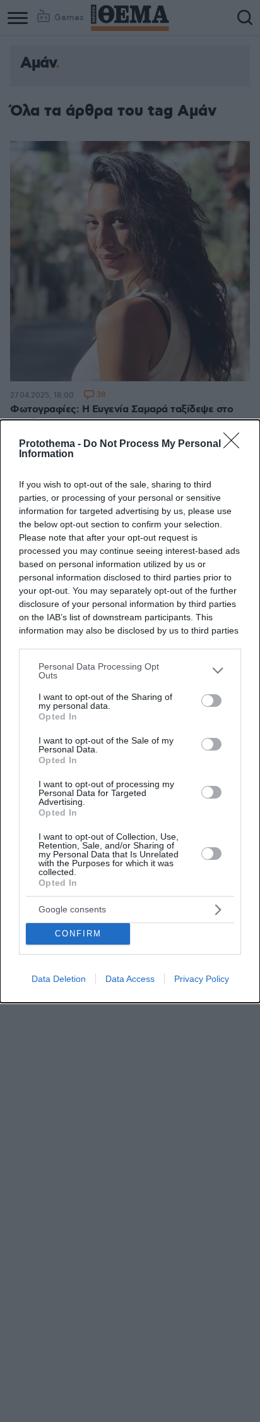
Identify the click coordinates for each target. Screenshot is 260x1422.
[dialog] (130, 711)
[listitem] (130, 671)
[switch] (211, 700)
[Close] (235, 444)
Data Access (130, 979)
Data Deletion (59, 979)
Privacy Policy (201, 979)
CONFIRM (78, 933)
